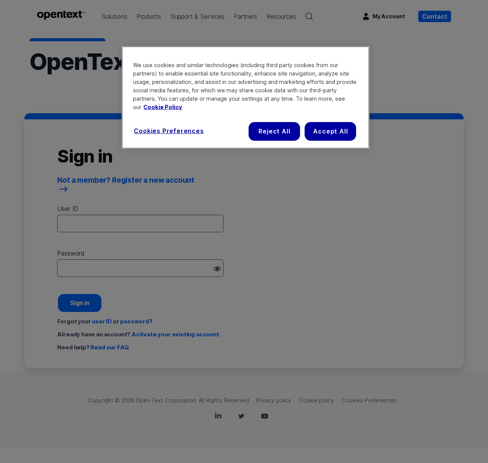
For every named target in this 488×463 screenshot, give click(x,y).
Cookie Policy (162, 107)
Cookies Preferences (169, 131)
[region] (245, 97)
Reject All (274, 131)
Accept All (330, 131)
